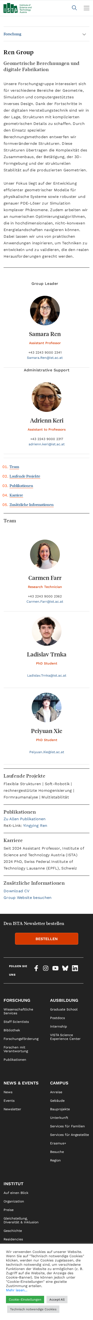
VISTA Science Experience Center (65, 1037)
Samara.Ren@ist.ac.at (45, 358)
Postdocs (57, 1018)
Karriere (16, 494)
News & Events (21, 1082)
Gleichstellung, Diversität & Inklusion (21, 1220)
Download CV (16, 891)
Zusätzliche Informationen (32, 504)
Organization (14, 1201)
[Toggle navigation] (86, 8)
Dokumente (13, 1273)
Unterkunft (59, 1118)
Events (9, 1100)
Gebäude (57, 1100)
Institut (13, 1183)
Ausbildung (64, 1000)
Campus (59, 1082)
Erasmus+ (58, 1143)
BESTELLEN (47, 939)
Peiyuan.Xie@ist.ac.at (46, 752)
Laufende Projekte (25, 475)
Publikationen (21, 485)
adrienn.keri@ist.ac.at (47, 444)
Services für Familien (67, 1126)
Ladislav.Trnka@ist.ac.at (46, 675)
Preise (9, 1210)
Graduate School (64, 1009)
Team (14, 466)
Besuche (57, 1152)
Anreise (56, 1092)
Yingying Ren (35, 825)
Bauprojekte (60, 1109)
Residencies (13, 1239)
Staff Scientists (16, 1022)
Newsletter (12, 1109)
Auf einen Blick (16, 1193)
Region (55, 1160)
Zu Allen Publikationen (25, 819)
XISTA (8, 1256)
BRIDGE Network (17, 1265)
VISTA (8, 1248)
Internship (58, 1026)
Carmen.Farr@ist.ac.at (44, 601)
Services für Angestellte (69, 1135)
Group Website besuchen (28, 897)
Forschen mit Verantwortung (16, 1049)
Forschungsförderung (21, 1039)
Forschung (12, 33)
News (8, 1092)
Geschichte (13, 1231)
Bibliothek (12, 1030)
